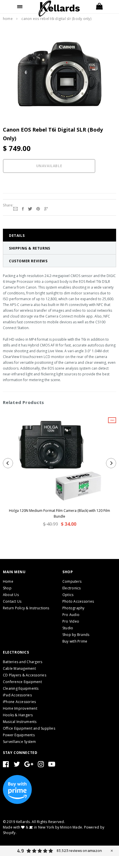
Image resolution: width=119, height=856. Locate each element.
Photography (73, 608)
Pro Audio (70, 614)
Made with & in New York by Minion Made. (43, 827)
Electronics (71, 588)
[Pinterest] (38, 208)
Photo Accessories (78, 601)
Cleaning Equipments (21, 688)
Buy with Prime (74, 641)
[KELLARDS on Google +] (28, 765)
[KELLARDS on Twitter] (17, 765)
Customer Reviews (28, 261)
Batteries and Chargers (22, 661)
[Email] (15, 208)
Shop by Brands (75, 634)
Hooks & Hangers (18, 715)
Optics (67, 594)
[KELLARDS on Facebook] (6, 765)
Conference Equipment (22, 681)
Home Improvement (20, 708)
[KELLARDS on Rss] (51, 765)
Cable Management (19, 668)
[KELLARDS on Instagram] (41, 765)
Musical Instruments (20, 721)
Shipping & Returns (29, 248)
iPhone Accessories (19, 701)
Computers (71, 581)
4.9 (20, 850)
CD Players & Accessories (24, 675)
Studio (67, 628)
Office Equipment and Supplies (29, 728)
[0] (99, 6)
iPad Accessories (17, 695)
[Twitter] (30, 208)
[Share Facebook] (23, 208)
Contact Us (12, 601)
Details (17, 235)
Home (8, 18)
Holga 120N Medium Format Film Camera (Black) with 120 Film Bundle (59, 513)
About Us (11, 594)
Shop (7, 588)
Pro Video (70, 621)
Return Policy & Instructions (26, 608)
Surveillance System (19, 741)
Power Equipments (19, 735)
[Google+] (46, 208)
